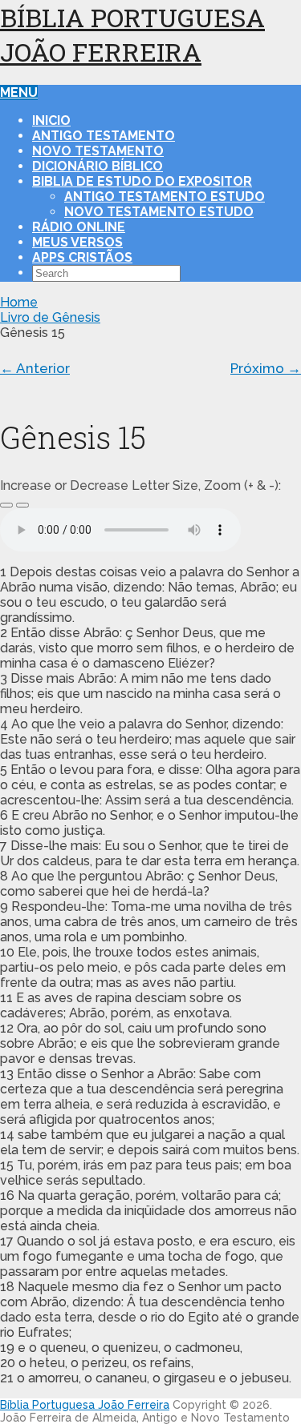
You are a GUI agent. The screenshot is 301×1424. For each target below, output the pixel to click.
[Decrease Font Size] (22, 505)
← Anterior (35, 368)
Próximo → (265, 368)
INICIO (51, 120)
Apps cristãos (82, 257)
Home (19, 302)
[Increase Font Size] (6, 505)
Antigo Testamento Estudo (164, 196)
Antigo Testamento (103, 135)
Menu (19, 92)
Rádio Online (78, 227)
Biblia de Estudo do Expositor (142, 181)
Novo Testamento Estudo (159, 211)
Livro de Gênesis (50, 317)
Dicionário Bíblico (97, 166)
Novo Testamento (98, 150)
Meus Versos (77, 242)
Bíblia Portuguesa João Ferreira (132, 34)
